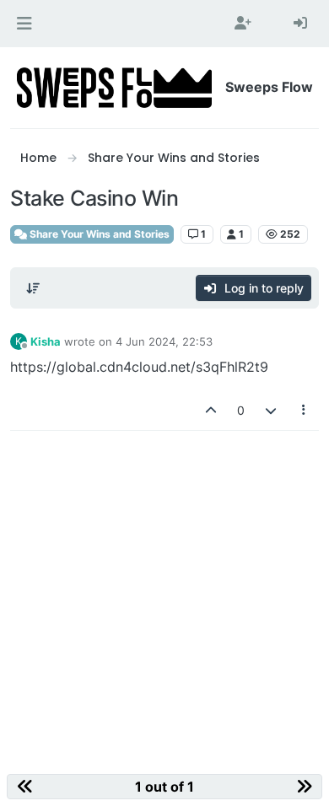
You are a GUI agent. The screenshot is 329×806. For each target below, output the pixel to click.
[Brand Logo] (114, 87)
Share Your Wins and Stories (98, 234)
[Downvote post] (271, 410)
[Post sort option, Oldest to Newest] (33, 288)
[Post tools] (304, 410)
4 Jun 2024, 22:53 (164, 341)
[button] (24, 23)
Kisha (45, 341)
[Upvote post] (212, 410)
